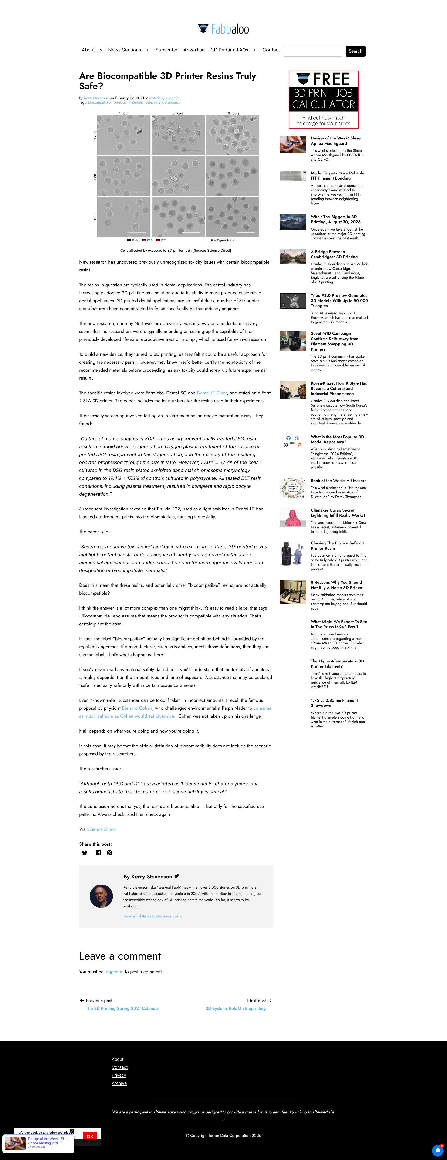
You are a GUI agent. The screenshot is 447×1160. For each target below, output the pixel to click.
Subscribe (166, 50)
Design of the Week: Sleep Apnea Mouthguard (336, 140)
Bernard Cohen (137, 708)
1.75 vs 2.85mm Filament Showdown (334, 703)
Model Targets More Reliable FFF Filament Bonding (338, 175)
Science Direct (101, 829)
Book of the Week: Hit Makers (338, 481)
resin (148, 102)
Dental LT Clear (212, 393)
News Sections (124, 50)
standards (172, 102)
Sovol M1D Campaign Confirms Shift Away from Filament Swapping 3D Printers (334, 341)
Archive (119, 1083)
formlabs (119, 102)
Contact (271, 50)
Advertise (194, 50)
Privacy (119, 1075)
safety (158, 102)
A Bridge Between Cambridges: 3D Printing (334, 254)
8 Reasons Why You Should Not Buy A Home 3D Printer (337, 584)
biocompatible (99, 102)
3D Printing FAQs (229, 50)
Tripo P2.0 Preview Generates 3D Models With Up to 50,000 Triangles (339, 300)
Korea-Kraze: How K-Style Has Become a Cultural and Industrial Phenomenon (339, 388)
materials (156, 98)
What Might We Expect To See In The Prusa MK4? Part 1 (339, 624)
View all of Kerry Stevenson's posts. (152, 916)
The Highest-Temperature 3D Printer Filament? (337, 663)
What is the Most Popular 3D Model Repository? (337, 439)
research (171, 98)
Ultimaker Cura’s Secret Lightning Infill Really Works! (338, 512)
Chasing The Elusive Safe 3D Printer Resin (338, 545)
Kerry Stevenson (96, 98)
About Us (92, 50)
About (118, 1059)
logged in (114, 971)
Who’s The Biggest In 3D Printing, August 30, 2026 (336, 219)
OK (90, 1136)
